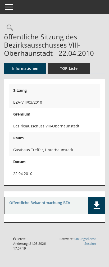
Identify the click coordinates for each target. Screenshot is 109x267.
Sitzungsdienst (85, 241)
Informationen (25, 68)
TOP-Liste (69, 68)
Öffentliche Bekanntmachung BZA (39, 203)
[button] (96, 205)
